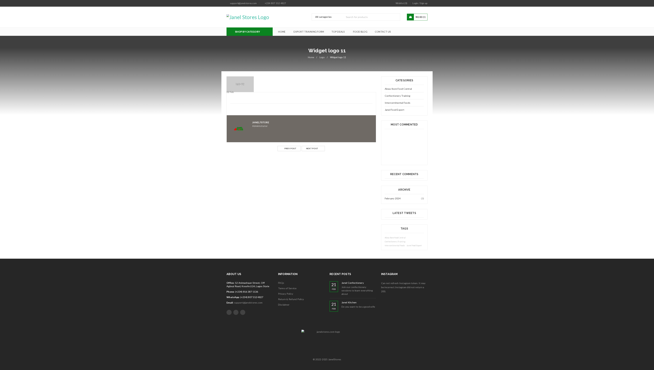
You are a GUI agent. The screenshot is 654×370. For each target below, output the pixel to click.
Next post (312, 148)
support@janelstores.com (248, 302)
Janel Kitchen (348, 302)
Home (311, 57)
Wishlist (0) (401, 3)
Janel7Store (260, 122)
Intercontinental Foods (397, 102)
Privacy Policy (285, 293)
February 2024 (393, 198)
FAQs (281, 282)
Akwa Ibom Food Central (398, 88)
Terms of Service (287, 288)
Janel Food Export (394, 109)
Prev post (290, 148)
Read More (236, 200)
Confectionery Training (397, 95)
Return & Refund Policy (291, 299)
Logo (322, 57)
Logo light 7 (235, 190)
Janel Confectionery (352, 282)
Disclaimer (284, 304)
